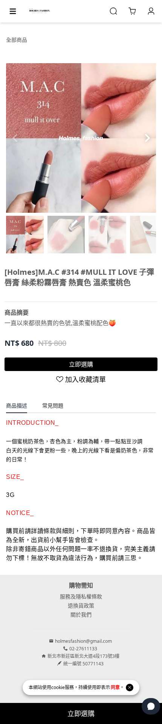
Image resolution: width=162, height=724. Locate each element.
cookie (58, 687)
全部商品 (16, 39)
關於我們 (81, 614)
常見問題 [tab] (52, 405)
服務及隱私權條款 (81, 596)
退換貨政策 (81, 605)
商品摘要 (17, 312)
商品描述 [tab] (16, 405)
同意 (115, 687)
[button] (147, 138)
